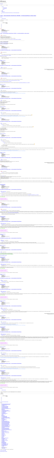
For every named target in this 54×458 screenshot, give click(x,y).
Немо (1, 100)
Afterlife (1, 67)
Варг (0, 245)
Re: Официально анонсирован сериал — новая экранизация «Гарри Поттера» (11, 65)
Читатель (1, 274)
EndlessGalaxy (1, 234)
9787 (4, 46)
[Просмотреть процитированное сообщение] (8, 210)
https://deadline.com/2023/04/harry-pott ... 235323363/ (24, 82)
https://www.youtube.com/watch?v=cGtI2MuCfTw (16, 39)
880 (4, 235)
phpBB (5, 449)
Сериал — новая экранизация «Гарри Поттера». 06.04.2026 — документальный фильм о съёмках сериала (18, 15)
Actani (1, 28)
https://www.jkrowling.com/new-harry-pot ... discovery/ (14, 80)
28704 (5, 108)
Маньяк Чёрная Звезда (3, 191)
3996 (4, 258)
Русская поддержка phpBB (3, 450)
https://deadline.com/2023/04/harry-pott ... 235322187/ (5, 55)
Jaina (1, 90)
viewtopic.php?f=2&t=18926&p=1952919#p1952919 (13, 212)
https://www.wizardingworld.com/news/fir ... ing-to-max (5, 81)
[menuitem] (5, 7)
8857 (4, 302)
